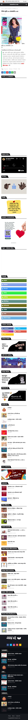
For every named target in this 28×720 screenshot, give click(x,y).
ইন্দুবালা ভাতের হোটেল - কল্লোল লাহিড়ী (15, 436)
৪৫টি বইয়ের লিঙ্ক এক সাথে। (13, 430)
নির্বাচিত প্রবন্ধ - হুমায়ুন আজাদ (13, 573)
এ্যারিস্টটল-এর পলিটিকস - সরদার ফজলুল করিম (17, 563)
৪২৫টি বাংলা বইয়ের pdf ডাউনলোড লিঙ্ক (15, 448)
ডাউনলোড (6, 305)
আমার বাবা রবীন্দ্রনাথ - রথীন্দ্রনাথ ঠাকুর (15, 508)
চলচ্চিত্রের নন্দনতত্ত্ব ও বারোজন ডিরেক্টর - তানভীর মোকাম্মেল (17, 629)
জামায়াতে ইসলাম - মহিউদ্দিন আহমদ (14, 653)
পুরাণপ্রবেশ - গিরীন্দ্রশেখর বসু (13, 498)
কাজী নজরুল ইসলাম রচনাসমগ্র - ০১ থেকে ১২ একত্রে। (16, 531)
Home (2, 8)
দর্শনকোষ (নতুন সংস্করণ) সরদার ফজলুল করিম (16, 551)
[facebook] (7, 328)
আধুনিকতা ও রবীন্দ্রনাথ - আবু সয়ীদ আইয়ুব (16, 514)
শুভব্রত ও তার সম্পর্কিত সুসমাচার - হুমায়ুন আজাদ (17, 579)
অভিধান (6, 284)
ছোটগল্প (6, 297)
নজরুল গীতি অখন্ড (11, 541)
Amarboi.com (14, 4)
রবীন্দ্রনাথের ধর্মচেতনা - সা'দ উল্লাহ (14, 519)
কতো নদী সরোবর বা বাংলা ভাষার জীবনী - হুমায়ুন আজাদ (17, 586)
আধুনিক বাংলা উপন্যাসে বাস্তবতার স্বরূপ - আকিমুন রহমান (15, 676)
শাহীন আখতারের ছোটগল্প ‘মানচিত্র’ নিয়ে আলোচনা (17, 665)
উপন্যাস (6, 288)
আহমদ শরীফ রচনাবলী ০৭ (12, 601)
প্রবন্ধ (5, 313)
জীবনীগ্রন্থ (6, 301)
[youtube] (20, 331)
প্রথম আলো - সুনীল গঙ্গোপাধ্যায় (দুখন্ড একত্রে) (16, 442)
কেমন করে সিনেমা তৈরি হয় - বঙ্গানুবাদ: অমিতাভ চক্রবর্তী (17, 618)
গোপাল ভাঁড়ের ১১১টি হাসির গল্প (14, 413)
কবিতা (5, 293)
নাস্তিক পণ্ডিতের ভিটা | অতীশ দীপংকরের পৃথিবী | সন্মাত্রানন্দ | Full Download (17, 455)
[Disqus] (14, 97)
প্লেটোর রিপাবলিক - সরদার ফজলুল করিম (15, 557)
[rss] (7, 334)
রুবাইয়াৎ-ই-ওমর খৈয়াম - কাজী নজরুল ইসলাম (16, 535)
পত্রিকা (6, 8)
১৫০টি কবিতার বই (11, 425)
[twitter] (20, 328)
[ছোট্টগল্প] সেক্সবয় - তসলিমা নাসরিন (14, 419)
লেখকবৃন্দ (9, 407)
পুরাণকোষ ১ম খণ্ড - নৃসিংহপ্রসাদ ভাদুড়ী (15, 486)
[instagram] (7, 331)
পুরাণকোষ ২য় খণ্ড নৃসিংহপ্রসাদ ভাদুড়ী (15, 492)
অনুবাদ (5, 280)
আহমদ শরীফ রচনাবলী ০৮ (13, 595)
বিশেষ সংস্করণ (7, 318)
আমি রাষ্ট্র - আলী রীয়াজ (12, 659)
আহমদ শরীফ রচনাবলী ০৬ (13, 607)
